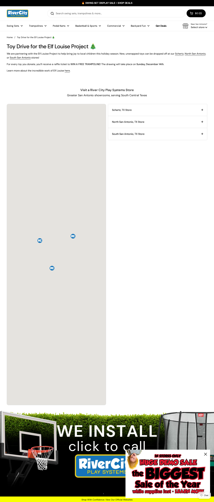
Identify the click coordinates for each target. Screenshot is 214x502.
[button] (196, 13)
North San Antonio (195, 53)
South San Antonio (20, 57)
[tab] (157, 110)
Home (10, 37)
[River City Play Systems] (17, 13)
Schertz (179, 53)
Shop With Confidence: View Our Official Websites (107, 500)
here (67, 70)
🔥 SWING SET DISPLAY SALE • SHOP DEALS (107, 3)
